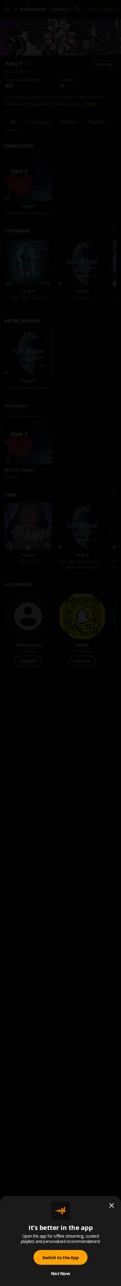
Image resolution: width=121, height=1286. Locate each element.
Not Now (60, 1273)
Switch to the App (60, 1257)
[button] (60, 643)
